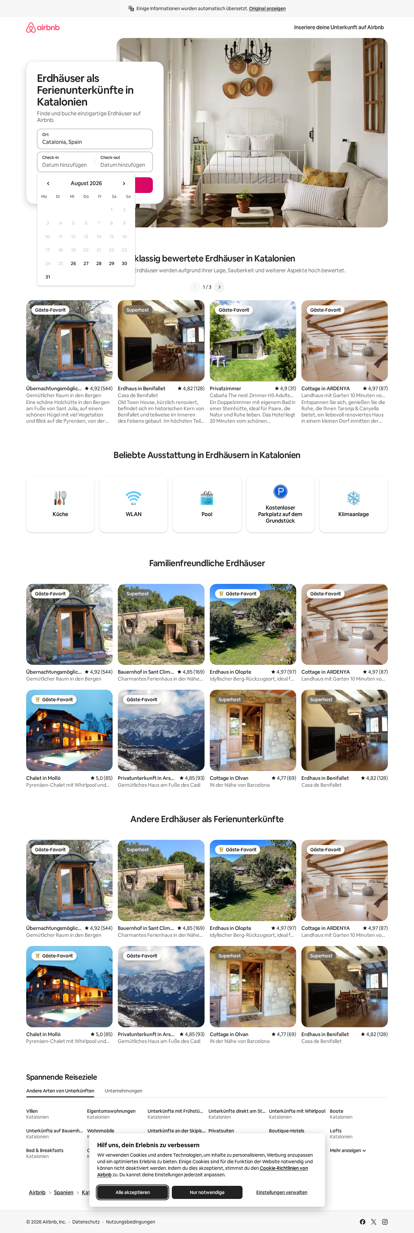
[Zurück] (195, 287)
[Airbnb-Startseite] (43, 27)
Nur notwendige (207, 1192)
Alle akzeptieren (132, 1192)
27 (86, 263)
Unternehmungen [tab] (123, 1091)
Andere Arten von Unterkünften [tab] (60, 1091)
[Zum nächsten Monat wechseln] (124, 183)
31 (47, 277)
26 (73, 263)
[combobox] (95, 142)
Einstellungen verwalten (281, 1192)
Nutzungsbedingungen (130, 1222)
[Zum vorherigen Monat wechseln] (48, 183)
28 (98, 263)
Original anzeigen (267, 8)
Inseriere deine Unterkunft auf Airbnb (339, 27)
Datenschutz (86, 1222)
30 (124, 263)
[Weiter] (219, 287)
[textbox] (66, 165)
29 (111, 263)
